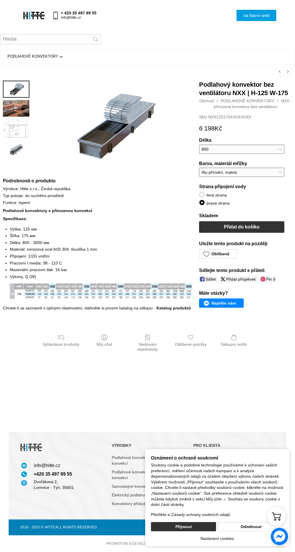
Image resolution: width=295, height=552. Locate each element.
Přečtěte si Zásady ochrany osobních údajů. (191, 514)
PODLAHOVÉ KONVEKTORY (247, 101)
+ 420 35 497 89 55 (79, 13)
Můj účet (104, 344)
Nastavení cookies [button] (217, 538)
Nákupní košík (234, 344)
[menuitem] (280, 71)
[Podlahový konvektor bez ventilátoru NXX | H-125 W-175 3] (16, 149)
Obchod (206, 101)
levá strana (217, 195)
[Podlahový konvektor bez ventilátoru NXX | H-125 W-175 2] (16, 128)
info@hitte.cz (71, 18)
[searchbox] (50, 39)
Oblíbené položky (191, 344)
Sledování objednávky (147, 346)
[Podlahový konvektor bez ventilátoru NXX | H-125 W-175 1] (16, 108)
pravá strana (218, 203)
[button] (256, 15)
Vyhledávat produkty (61, 344)
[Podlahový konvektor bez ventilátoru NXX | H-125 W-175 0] (16, 89)
